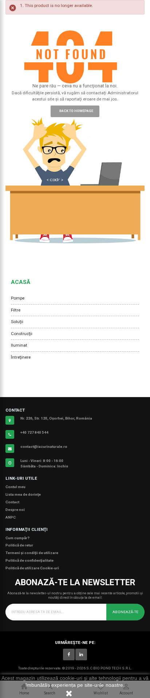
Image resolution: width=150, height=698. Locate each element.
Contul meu (15, 487)
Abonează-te (125, 612)
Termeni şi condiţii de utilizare (31, 553)
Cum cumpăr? (17, 538)
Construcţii (21, 333)
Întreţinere (21, 357)
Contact (12, 502)
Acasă (20, 282)
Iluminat (19, 345)
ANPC (10, 517)
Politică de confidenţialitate (29, 560)
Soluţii (17, 321)
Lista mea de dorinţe (23, 494)
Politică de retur (19, 545)
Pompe (17, 298)
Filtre (15, 310)
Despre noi (15, 510)
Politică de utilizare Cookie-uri (32, 568)
